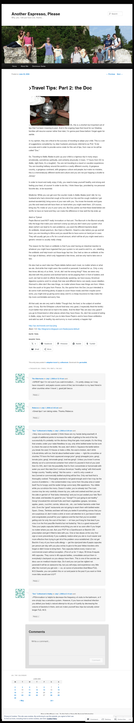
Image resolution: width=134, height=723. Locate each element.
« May (21, 700)
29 (59, 695)
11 (29, 690)
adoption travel (51, 362)
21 (51, 692)
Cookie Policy (52, 718)
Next (119, 74)
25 (29, 695)
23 (15, 695)
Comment (96, 660)
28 (51, 695)
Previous (110, 74)
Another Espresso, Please (36, 13)
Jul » (52, 700)
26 (37, 695)
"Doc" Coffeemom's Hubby (42, 430)
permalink (83, 362)
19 (37, 692)
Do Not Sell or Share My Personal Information (76, 714)
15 (59, 690)
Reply (36, 394)
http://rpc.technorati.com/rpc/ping (43, 325)
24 (22, 695)
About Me (24, 66)
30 (15, 698)
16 (15, 692)
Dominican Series (39, 66)
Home (14, 66)
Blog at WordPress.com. (50, 714)
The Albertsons (37, 378)
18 (29, 692)
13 (44, 690)
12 (37, 690)
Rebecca (35, 408)
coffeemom (64, 362)
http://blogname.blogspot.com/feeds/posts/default (58, 328)
